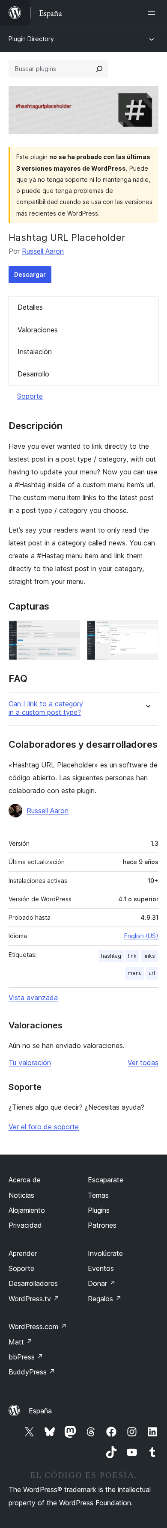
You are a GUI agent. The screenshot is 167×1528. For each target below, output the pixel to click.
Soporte (30, 396)
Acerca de (25, 1180)
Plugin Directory (31, 38)
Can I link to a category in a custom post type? (46, 708)
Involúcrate (105, 1253)
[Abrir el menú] (153, 13)
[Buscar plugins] (99, 68)
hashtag (111, 956)
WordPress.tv (34, 1298)
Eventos (101, 1268)
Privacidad (25, 1225)
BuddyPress (32, 1372)
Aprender (23, 1253)
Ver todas (143, 1062)
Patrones (102, 1225)
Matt (21, 1342)
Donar (102, 1283)
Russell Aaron (43, 251)
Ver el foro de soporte (44, 1126)
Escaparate (105, 1180)
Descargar (30, 274)
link (132, 956)
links (149, 956)
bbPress (26, 1357)
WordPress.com (38, 1326)
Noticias (21, 1195)
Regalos (105, 1298)
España (40, 1411)
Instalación (35, 351)
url (152, 973)
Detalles (30, 307)
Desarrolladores (33, 1283)
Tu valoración (30, 1062)
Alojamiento (27, 1210)
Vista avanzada (33, 997)
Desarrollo (33, 374)
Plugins (99, 1210)
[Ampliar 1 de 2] (68, 632)
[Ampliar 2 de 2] (147, 632)
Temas (98, 1195)
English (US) (141, 935)
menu (135, 973)
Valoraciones (38, 330)
